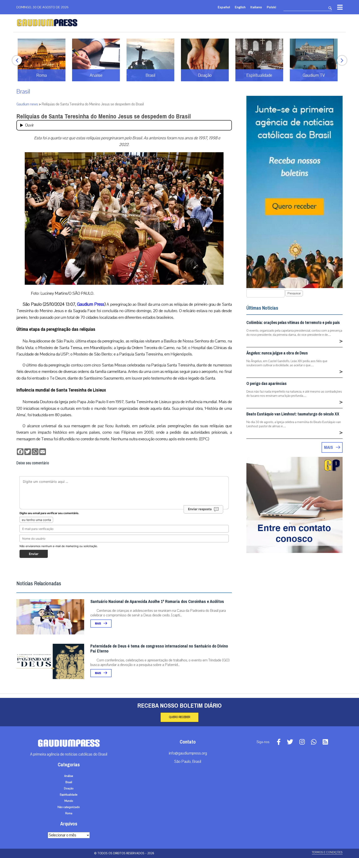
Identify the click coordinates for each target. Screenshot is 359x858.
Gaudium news (27, 104)
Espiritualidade (68, 795)
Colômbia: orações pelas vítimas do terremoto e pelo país (293, 322)
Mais (98, 623)
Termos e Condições (327, 852)
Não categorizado (69, 807)
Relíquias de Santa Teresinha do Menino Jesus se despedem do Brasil (103, 116)
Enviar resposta (200, 509)
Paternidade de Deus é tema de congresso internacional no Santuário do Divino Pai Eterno (159, 648)
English (240, 7)
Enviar (33, 554)
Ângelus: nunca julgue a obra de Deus (277, 353)
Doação (69, 788)
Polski (271, 7)
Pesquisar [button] (294, 293)
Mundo (68, 801)
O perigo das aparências (266, 383)
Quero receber (179, 717)
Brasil (23, 92)
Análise (68, 776)
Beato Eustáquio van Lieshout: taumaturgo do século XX (292, 414)
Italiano (256, 7)
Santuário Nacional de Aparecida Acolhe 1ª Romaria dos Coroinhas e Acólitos (157, 601)
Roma (68, 813)
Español (224, 7)
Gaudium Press (90, 304)
